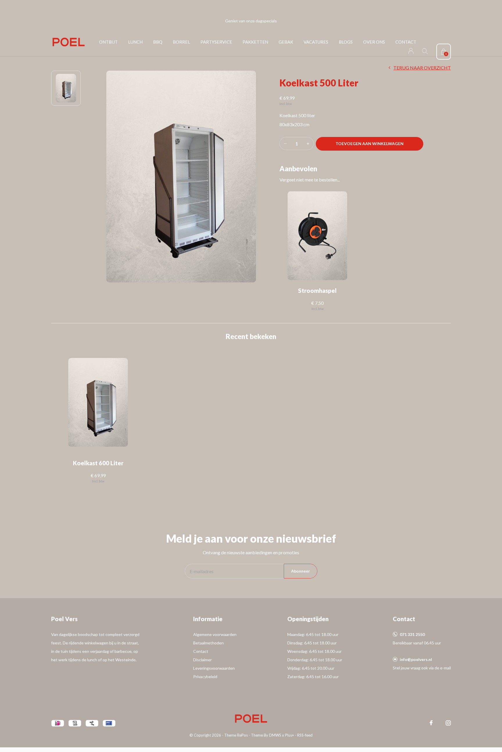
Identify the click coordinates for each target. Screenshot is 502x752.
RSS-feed (305, 735)
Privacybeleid (205, 676)
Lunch (135, 41)
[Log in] (410, 51)
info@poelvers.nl (416, 659)
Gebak (286, 41)
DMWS (275, 735)
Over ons (374, 41)
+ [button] (308, 143)
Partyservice (216, 41)
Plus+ (289, 735)
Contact (405, 41)
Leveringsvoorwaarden (214, 668)
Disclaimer (202, 659)
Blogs (346, 41)
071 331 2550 (412, 634)
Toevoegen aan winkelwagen (370, 143)
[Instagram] (448, 723)
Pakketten (255, 41)
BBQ (157, 41)
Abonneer (300, 571)
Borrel (181, 41)
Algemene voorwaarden (214, 634)
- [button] (285, 143)
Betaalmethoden (208, 642)
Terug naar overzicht (422, 67)
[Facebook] (431, 723)
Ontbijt (108, 41)
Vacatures (316, 41)
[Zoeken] (425, 51)
